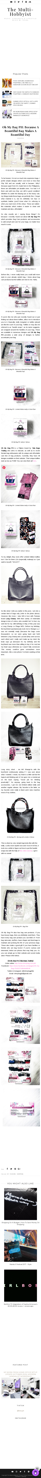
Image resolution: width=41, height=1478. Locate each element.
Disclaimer (31, 1475)
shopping (20, 1174)
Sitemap (24, 1476)
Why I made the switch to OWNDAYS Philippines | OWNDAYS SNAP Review (26, 93)
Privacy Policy (23, 1475)
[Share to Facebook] (7, 1169)
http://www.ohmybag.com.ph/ (25, 963)
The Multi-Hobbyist (20, 11)
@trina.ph (20, 1411)
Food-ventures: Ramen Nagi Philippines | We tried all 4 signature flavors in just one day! (25, 83)
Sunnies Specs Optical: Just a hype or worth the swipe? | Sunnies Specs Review (25, 103)
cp (8, 1174)
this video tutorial (26, 851)
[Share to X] (11, 1169)
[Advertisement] (20, 46)
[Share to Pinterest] (15, 1169)
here (34, 461)
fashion (13, 1174)
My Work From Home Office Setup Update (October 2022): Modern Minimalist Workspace (25, 113)
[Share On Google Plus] (19, 1169)
